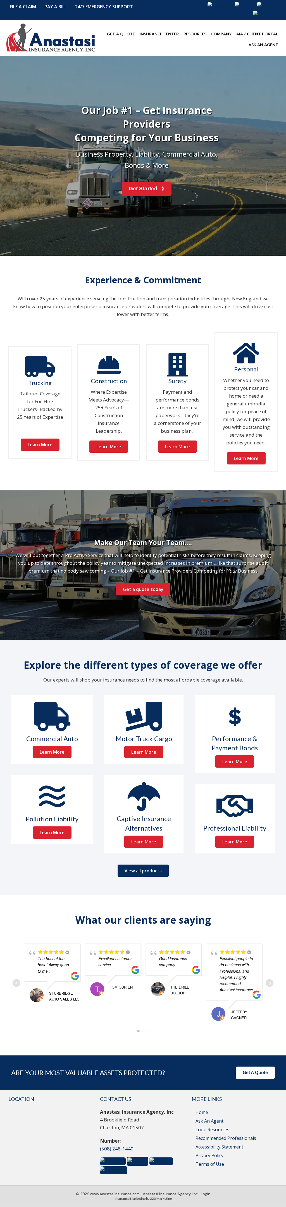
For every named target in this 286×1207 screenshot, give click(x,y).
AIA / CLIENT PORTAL (257, 33)
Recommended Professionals (226, 1138)
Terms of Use (210, 1164)
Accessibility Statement (219, 1147)
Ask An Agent (209, 1121)
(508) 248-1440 (117, 1148)
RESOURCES (194, 33)
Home (202, 1112)
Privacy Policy (209, 1155)
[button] (23, 6)
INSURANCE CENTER (159, 33)
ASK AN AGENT (263, 44)
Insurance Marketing (130, 1198)
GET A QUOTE (121, 33)
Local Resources (212, 1129)
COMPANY (221, 33)
